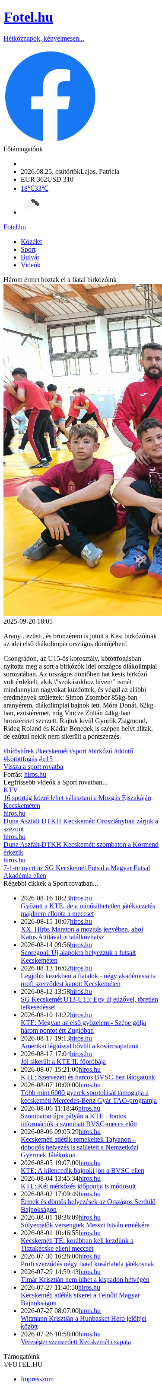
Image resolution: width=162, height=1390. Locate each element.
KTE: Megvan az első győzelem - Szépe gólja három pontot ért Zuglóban (83, 1026)
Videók (31, 265)
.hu (14, 227)
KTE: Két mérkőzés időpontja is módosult (78, 1186)
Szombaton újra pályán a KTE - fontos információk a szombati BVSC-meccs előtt (79, 1119)
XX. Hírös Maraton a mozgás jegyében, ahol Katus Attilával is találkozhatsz (82, 933)
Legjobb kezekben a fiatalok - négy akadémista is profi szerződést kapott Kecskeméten (88, 979)
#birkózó (100, 751)
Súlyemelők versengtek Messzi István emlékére (85, 1225)
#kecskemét (52, 751)
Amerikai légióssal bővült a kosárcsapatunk (80, 1046)
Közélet (31, 241)
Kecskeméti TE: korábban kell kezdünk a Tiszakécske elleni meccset (77, 1244)
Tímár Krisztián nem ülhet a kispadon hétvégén (85, 1279)
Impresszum (37, 1379)
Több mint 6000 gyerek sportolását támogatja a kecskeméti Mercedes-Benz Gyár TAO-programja (89, 1096)
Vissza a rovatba (33, 766)
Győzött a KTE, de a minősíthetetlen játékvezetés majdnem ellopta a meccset (88, 909)
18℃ (34, 188)
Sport (28, 249)
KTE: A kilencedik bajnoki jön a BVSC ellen (82, 1170)
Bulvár (30, 257)
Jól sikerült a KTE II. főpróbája (63, 1061)
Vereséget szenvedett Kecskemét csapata (76, 1341)
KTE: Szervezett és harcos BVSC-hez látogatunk (88, 1077)
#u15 (46, 758)
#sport (78, 751)
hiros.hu (81, 898)
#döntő (123, 751)
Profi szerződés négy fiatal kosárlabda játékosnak (87, 1264)
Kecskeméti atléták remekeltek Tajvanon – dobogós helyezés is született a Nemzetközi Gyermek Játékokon (79, 1147)
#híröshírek (18, 751)
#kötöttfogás (20, 758)
